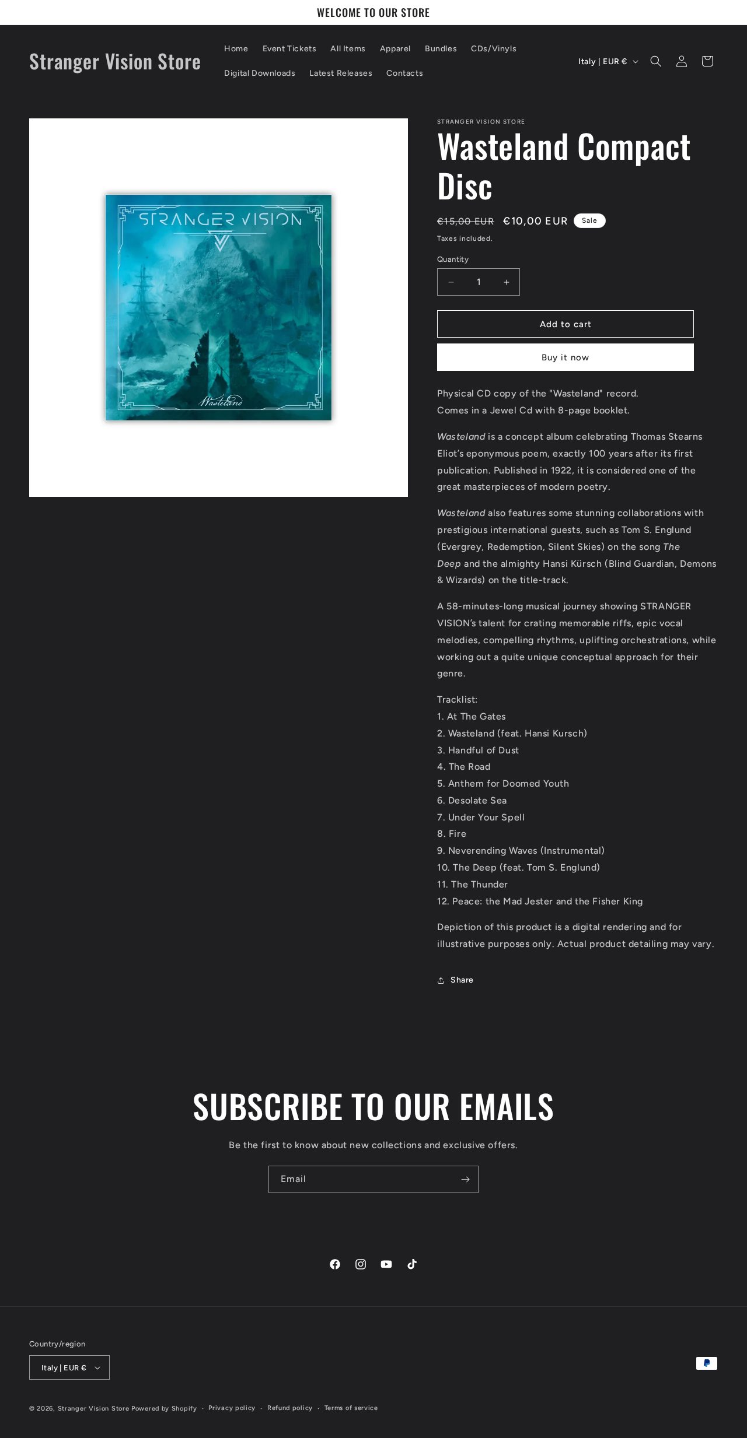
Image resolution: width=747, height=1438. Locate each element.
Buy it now (565, 357)
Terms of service (351, 1408)
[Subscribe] (465, 1179)
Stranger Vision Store (94, 1408)
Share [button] (462, 980)
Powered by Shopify (164, 1408)
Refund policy (290, 1408)
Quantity (453, 259)
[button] (656, 61)
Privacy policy (232, 1408)
